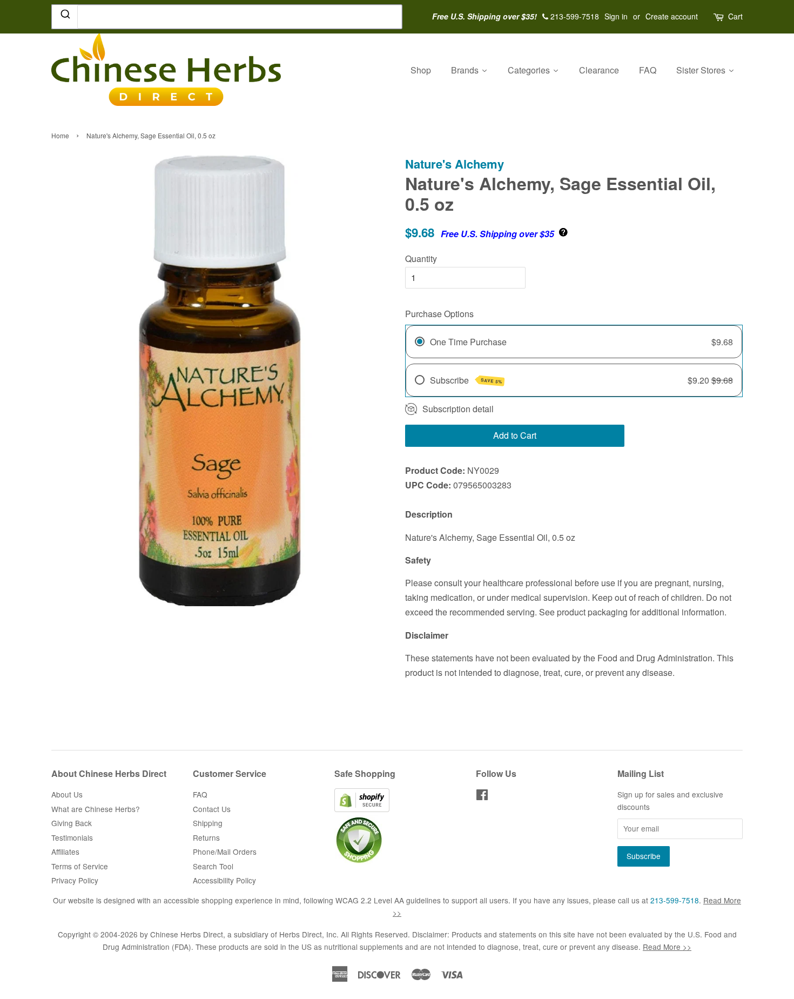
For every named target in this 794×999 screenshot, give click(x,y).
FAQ (200, 794)
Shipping (208, 822)
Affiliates (65, 851)
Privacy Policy (74, 880)
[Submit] (64, 16)
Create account (671, 16)
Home (60, 135)
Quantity (421, 258)
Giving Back (71, 822)
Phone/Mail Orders (225, 851)
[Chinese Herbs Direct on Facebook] (482, 796)
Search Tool (213, 866)
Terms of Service (79, 866)
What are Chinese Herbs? (95, 808)
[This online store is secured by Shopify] (361, 808)
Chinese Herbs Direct (186, 934)
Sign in (616, 16)
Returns (206, 837)
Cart (735, 16)
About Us (67, 794)
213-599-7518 (674, 900)
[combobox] (226, 16)
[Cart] (719, 16)
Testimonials (72, 837)
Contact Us (212, 808)
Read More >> (667, 946)
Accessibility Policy (224, 880)
